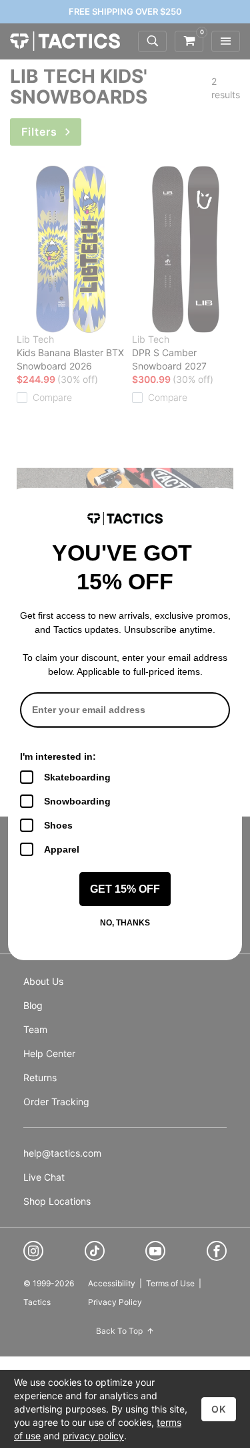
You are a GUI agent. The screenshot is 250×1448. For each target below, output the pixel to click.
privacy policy (93, 1435)
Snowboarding (77, 801)
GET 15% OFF (125, 889)
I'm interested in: (58, 756)
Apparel (61, 849)
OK (218, 1409)
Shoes (58, 825)
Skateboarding (77, 777)
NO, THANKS (125, 922)
